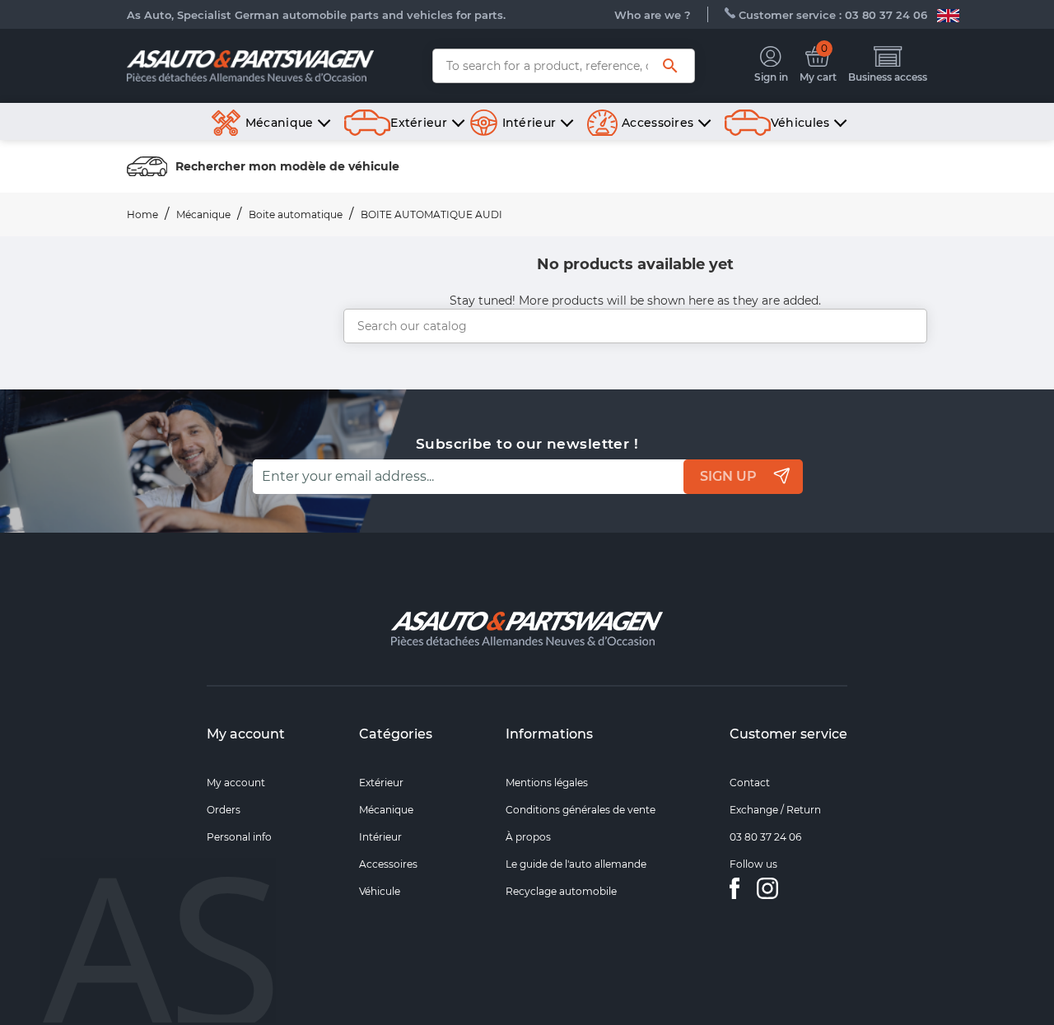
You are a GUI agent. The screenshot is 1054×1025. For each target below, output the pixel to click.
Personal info (239, 837)
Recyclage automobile (561, 891)
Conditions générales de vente (580, 810)
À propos (528, 837)
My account (246, 734)
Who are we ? (652, 14)
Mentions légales (547, 782)
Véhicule (379, 891)
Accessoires (388, 864)
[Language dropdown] (948, 15)
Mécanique (386, 810)
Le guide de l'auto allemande (576, 864)
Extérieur (381, 782)
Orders (223, 810)
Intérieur (380, 837)
